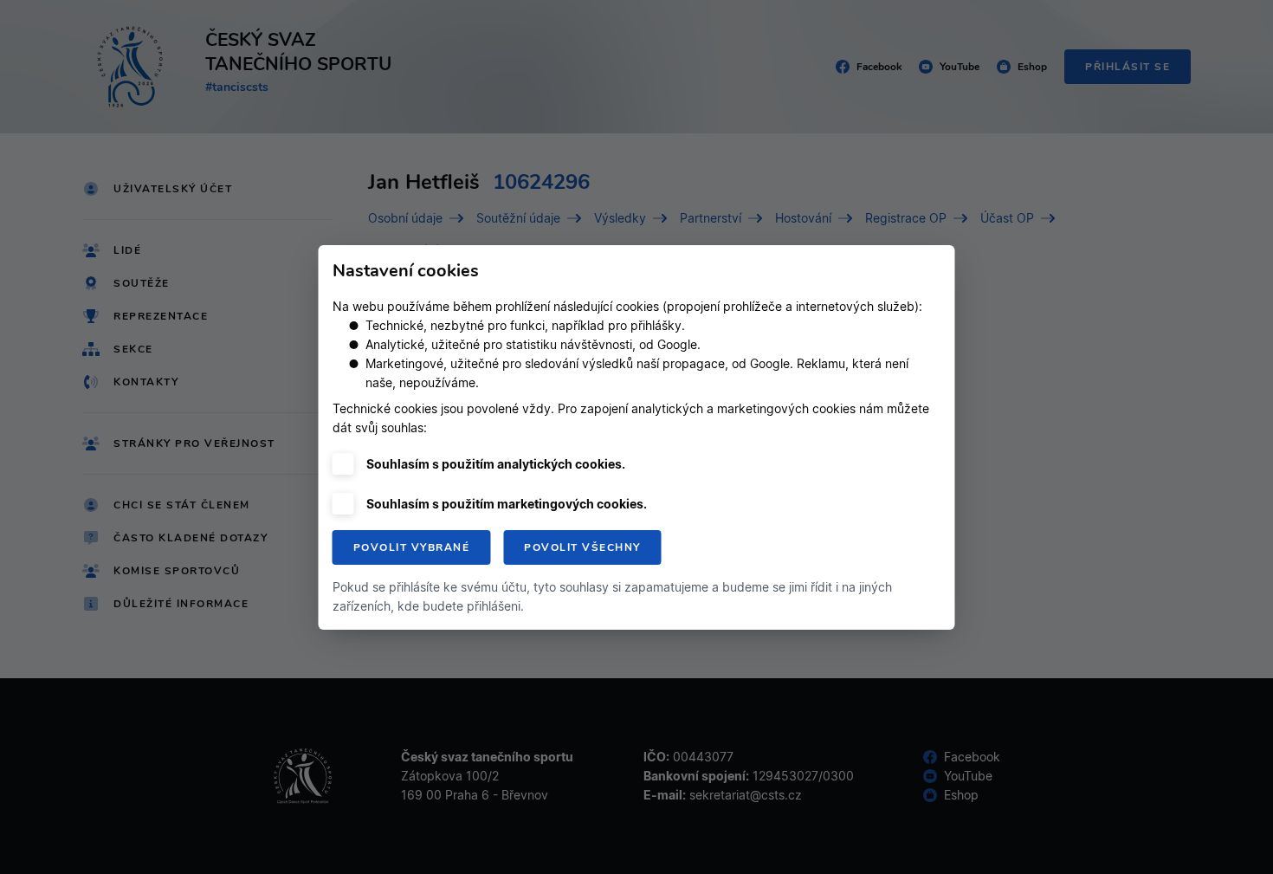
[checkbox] (343, 464)
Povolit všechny (582, 547)
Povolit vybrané (411, 547)
